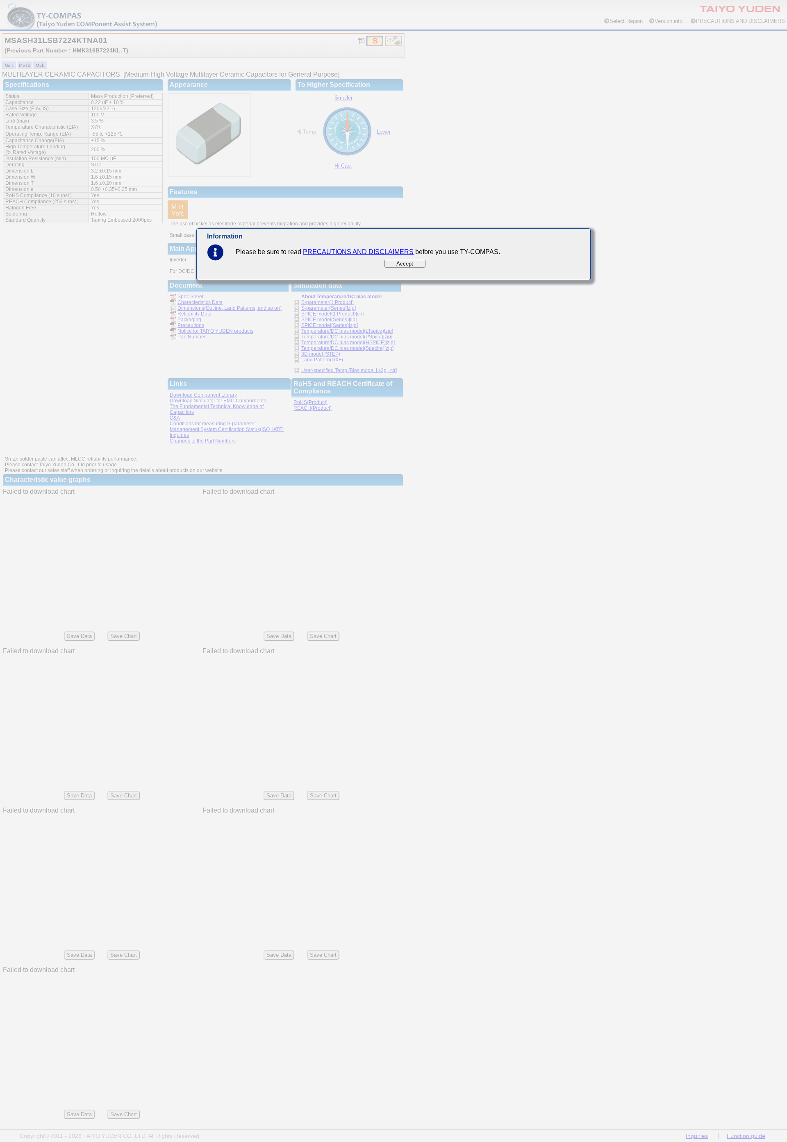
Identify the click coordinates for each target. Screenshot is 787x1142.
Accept (404, 264)
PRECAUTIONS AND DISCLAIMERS (358, 251)
